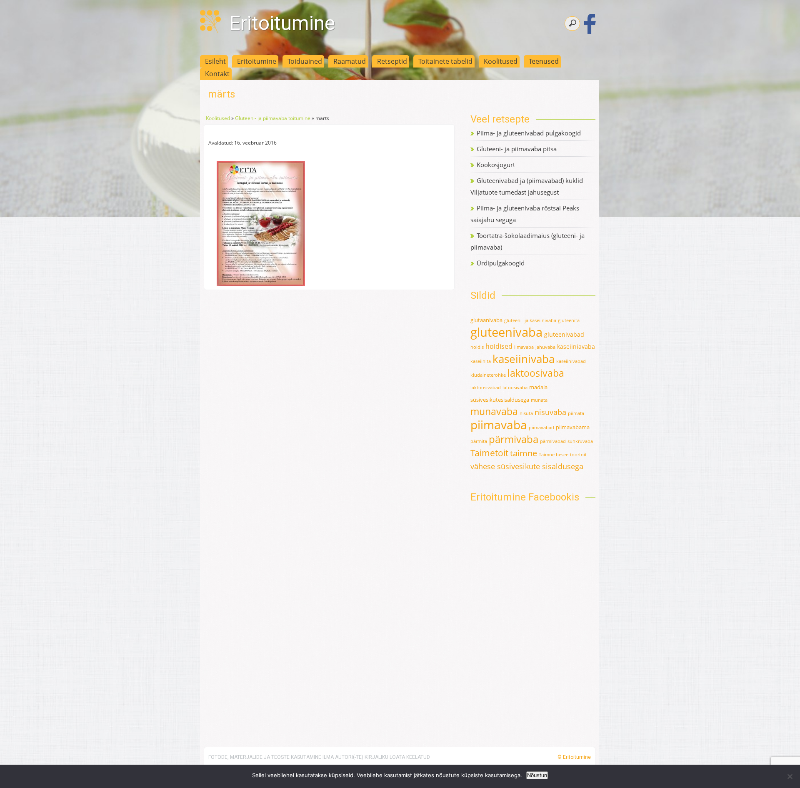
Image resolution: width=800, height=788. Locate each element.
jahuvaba (545, 347)
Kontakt (217, 73)
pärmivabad (553, 441)
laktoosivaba (536, 373)
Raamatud (349, 61)
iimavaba (524, 347)
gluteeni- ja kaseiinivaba (530, 320)
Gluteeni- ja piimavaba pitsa (517, 149)
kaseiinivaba (523, 358)
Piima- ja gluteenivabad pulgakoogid (529, 133)
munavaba (494, 411)
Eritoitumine (282, 23)
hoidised (498, 346)
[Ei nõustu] (789, 776)
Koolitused (501, 61)
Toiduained (305, 61)
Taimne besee (553, 455)
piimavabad (541, 427)
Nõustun (537, 775)
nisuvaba (550, 412)
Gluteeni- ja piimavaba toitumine (272, 118)
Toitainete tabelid (445, 61)
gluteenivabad (564, 334)
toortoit (578, 455)
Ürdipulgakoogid (501, 263)
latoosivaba (515, 387)
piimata (576, 413)
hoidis (477, 347)
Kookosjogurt (496, 164)
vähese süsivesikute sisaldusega (526, 466)
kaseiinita (480, 361)
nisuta (526, 413)
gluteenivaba (506, 332)
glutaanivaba (486, 320)
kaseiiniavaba (576, 346)
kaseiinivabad (571, 361)
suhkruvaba (580, 441)
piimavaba (498, 425)
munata (539, 400)
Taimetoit (489, 453)
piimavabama (573, 427)
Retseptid (392, 61)
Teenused (544, 61)
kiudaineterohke (488, 375)
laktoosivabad (485, 387)
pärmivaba (513, 439)
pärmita (478, 441)
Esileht (215, 61)
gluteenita (569, 320)
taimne (523, 453)
